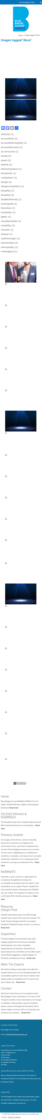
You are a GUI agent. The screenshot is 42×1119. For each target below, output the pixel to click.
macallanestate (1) (11, 221)
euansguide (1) (9, 203)
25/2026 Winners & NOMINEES (13, 815)
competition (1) (9, 177)
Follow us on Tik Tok (18, 1039)
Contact (6, 988)
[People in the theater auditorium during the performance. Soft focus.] (20, 485)
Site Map (4, 1064)
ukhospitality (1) (9, 247)
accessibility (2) (9, 138)
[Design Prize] (21, 906)
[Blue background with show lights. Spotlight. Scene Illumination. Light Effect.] (20, 679)
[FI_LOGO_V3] (21, 19)
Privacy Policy (5, 1055)
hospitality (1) (8, 212)
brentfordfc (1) (8, 173)
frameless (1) (8, 208)
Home (5, 796)
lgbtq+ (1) (6, 216)
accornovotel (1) (9, 151)
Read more (14, 808)
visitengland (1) (9, 251)
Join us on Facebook (5, 1039)
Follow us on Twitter (2, 1039)
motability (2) (8, 225)
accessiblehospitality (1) (14, 143)
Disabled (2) (7, 195)
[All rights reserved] (20, 314)
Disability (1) (7, 190)
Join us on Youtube (15, 1039)
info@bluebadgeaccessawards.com (16, 1034)
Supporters (8, 934)
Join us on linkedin (8, 1039)
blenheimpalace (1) (11, 169)
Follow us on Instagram (11, 1039)
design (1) (6, 182)
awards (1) (6, 164)
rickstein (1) (7, 229)
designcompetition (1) (12, 186)
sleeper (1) (6, 234)
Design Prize (9, 910)
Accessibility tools (27, 2)
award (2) (6, 160)
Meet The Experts (12, 964)
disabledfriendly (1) (11, 199)
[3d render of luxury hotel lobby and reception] (20, 293)
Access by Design (14, 1117)
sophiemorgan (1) (10, 238)
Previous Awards (12, 835)
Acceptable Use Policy (8, 1062)
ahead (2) (6, 156)
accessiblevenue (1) (12, 147)
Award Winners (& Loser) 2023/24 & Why (14, 1050)
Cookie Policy (5, 1057)
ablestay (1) (7, 134)
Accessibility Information (9, 1060)
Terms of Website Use (8, 1053)
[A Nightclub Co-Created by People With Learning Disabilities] (20, 700)
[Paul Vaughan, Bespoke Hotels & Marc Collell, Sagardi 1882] (20, 272)
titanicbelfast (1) (9, 242)
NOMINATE (8, 872)
